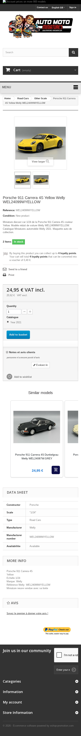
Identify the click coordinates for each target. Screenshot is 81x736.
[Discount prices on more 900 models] (40, 2)
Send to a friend (17, 269)
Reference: (9, 210)
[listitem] (36, 438)
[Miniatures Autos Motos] (40, 26)
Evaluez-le (41, 365)
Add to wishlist (22, 376)
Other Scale (40, 98)
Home (7, 98)
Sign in (72, 7)
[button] (6, 444)
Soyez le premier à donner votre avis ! (27, 613)
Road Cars (23, 98)
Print (11, 275)
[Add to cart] (56, 470)
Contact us (42, 7)
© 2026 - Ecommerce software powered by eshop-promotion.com (38, 725)
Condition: (9, 215)
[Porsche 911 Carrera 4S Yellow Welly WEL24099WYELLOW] (22, 180)
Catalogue (13, 317)
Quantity (11, 306)
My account (12, 702)
